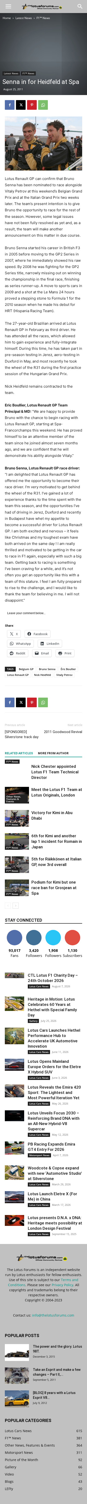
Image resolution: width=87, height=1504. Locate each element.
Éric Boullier (68, 669)
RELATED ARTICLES (19, 753)
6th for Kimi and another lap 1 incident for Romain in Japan (56, 841)
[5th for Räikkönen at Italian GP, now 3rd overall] (17, 864)
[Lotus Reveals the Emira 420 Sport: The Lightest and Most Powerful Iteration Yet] (14, 1091)
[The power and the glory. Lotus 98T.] (17, 1352)
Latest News (23, 18)
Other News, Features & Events (13, 799)
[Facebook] (9, 105)
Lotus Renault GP (18, 675)
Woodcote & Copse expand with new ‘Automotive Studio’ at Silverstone (55, 1173)
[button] (8, 6)
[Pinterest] (32, 105)
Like (14, 932)
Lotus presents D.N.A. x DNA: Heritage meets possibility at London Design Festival (55, 1223)
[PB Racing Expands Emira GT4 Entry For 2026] (14, 1147)
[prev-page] (8, 906)
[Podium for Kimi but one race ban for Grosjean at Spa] (17, 887)
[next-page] (16, 906)
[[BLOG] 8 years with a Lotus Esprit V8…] (17, 1398)
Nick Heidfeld (42, 675)
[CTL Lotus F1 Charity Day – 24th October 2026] (14, 975)
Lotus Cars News (39, 986)
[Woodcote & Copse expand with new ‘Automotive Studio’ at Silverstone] (14, 1172)
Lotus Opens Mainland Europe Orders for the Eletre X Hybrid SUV (54, 1066)
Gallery (33, 1021)
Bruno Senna (47, 669)
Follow (34, 932)
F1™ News (43, 18)
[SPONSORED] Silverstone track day (21, 734)
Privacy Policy (62, 1285)
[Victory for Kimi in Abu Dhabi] (17, 818)
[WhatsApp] (43, 105)
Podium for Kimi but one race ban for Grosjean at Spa (54, 888)
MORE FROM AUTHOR (53, 753)
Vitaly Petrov (64, 675)
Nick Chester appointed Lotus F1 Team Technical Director (55, 772)
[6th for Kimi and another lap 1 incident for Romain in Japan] (17, 841)
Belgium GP (26, 669)
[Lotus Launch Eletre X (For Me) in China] (14, 1197)
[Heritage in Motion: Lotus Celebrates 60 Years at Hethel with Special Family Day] (14, 1003)
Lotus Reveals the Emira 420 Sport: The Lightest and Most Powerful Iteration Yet (54, 1092)
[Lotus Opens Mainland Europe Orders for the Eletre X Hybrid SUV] (14, 1065)
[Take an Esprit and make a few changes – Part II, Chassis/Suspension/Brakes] (17, 1375)
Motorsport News (39, 1155)
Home (7, 18)
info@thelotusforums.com (53, 1315)
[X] (21, 105)
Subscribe (72, 932)
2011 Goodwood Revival (63, 732)
